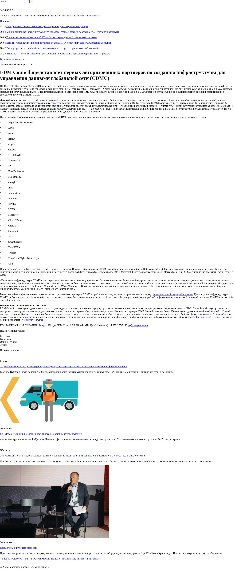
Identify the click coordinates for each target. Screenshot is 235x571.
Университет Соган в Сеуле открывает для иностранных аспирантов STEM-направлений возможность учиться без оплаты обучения (72, 455)
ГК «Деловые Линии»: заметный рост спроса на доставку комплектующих (47, 26)
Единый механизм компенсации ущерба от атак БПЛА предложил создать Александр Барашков (58, 42)
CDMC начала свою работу (47, 100)
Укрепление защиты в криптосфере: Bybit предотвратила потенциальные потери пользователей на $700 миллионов (63, 366)
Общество (16, 15)
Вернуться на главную (12, 59)
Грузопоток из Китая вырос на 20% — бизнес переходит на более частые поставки (51, 37)
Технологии (57, 15)
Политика (28, 15)
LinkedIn (28, 319)
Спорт (37, 15)
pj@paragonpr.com (138, 325)
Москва (46, 15)
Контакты (96, 15)
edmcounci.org (12, 300)
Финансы (5, 15)
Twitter (39, 319)
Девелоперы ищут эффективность (18, 547)
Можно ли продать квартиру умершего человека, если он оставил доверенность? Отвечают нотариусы (62, 32)
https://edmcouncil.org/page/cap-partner (173, 294)
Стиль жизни (71, 15)
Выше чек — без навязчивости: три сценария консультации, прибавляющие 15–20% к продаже (58, 53)
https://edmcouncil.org (199, 317)
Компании (85, 15)
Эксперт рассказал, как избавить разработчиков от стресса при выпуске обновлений (52, 48)
